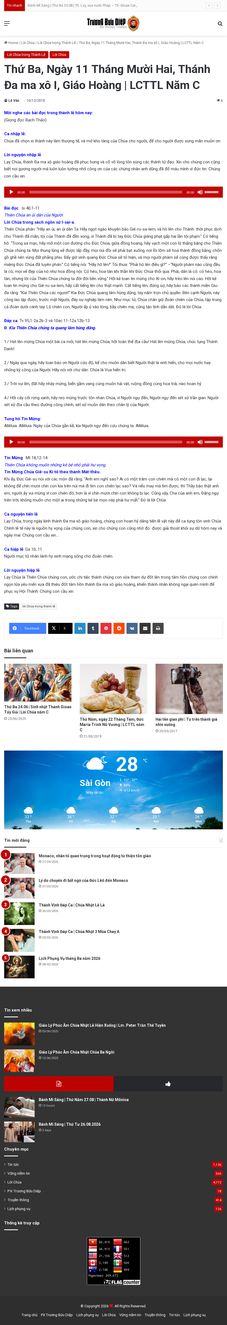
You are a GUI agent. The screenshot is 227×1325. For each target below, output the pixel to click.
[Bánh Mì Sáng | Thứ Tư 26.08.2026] (19, 1132)
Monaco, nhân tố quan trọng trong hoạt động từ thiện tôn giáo (95, 856)
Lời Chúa (28, 43)
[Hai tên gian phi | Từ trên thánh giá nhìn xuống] (189, 689)
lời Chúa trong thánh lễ (38, 606)
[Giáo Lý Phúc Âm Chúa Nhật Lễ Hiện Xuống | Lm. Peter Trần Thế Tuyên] (19, 1034)
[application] (113, 192)
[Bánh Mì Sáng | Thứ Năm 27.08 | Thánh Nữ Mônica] (19, 1107)
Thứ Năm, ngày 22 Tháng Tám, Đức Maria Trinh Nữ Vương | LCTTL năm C (112, 724)
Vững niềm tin (18, 1173)
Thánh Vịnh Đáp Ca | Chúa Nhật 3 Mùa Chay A (79, 931)
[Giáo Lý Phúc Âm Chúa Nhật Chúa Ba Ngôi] (19, 1060)
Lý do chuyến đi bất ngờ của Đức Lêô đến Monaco (83, 880)
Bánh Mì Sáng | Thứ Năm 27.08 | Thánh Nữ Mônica (84, 1099)
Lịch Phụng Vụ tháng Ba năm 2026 (69, 958)
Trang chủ (29, 1315)
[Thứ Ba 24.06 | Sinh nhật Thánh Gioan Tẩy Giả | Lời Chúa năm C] (37, 683)
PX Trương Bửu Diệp (24, 1191)
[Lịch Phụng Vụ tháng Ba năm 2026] (19, 967)
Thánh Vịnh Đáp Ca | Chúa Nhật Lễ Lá (72, 905)
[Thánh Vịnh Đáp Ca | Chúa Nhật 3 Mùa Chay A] (19, 940)
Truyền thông (18, 1200)
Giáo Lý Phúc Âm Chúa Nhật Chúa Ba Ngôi (76, 1052)
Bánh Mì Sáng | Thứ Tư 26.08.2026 (69, 1124)
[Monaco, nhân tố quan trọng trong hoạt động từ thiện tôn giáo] (19, 863)
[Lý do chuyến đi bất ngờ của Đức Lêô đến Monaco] (19, 888)
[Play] (11, 192)
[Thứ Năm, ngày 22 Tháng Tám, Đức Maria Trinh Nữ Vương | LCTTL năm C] (113, 689)
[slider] (212, 192)
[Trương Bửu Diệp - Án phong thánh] (113, 23)
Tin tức (13, 1164)
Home (12, 43)
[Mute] (200, 192)
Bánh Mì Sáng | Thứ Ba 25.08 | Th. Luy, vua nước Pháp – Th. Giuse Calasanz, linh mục (94, 5)
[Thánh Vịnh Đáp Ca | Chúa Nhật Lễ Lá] (19, 913)
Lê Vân (13, 101)
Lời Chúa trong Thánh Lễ (57, 43)
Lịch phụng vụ (18, 1208)
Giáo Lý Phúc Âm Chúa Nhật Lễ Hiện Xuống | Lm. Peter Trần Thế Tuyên (102, 1025)
